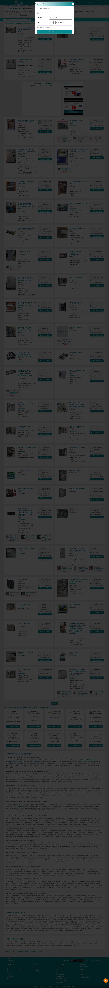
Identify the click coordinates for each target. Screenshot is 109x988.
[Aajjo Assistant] (105, 980)
